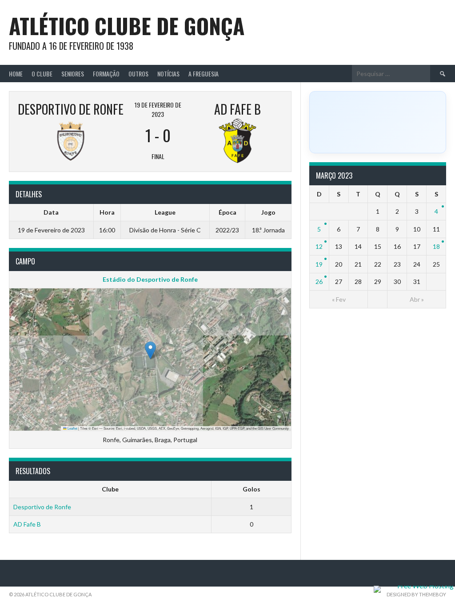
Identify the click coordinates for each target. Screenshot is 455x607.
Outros (138, 73)
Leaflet (72, 428)
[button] (150, 350)
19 (319, 264)
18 (436, 246)
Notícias (168, 73)
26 (319, 281)
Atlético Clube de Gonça (126, 25)
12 (319, 246)
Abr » (417, 299)
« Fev (339, 299)
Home (16, 73)
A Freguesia (203, 73)
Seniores (72, 73)
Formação (106, 73)
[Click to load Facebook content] (377, 122)
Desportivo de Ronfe (42, 507)
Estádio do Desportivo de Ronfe (150, 279)
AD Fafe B (27, 524)
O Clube (42, 73)
